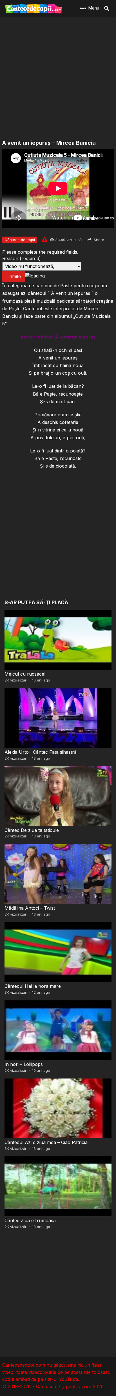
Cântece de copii (20, 239)
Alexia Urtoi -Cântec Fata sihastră (41, 752)
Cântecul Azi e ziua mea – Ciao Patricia (46, 1142)
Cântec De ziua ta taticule (32, 830)
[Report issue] (44, 239)
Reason (21, 258)
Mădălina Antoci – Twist (30, 908)
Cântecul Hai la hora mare (33, 986)
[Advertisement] (58, 78)
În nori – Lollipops (24, 1064)
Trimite (13, 276)
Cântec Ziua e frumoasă (30, 1220)
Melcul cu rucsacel (25, 674)
